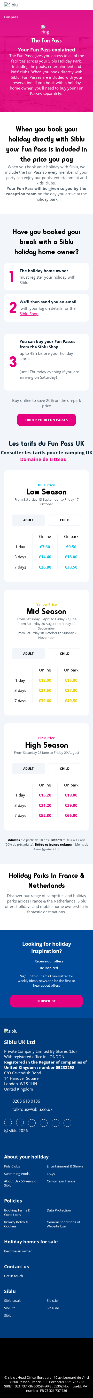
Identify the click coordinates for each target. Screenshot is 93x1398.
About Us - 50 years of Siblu (20, 1183)
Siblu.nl (9, 1315)
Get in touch (13, 1275)
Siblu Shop (29, 313)
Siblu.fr (9, 1308)
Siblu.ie (52, 1300)
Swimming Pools (16, 1174)
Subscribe (46, 1001)
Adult (28, 520)
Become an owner (18, 1251)
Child (64, 520)
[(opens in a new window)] (8, 1122)
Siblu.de (53, 1308)
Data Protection (59, 1210)
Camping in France (61, 1181)
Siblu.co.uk (12, 1300)
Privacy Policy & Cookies (16, 1224)
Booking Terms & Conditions (17, 1212)
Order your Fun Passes (46, 420)
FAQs (51, 1174)
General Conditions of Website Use (63, 1224)
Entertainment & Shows (65, 1166)
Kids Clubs (12, 1166)
